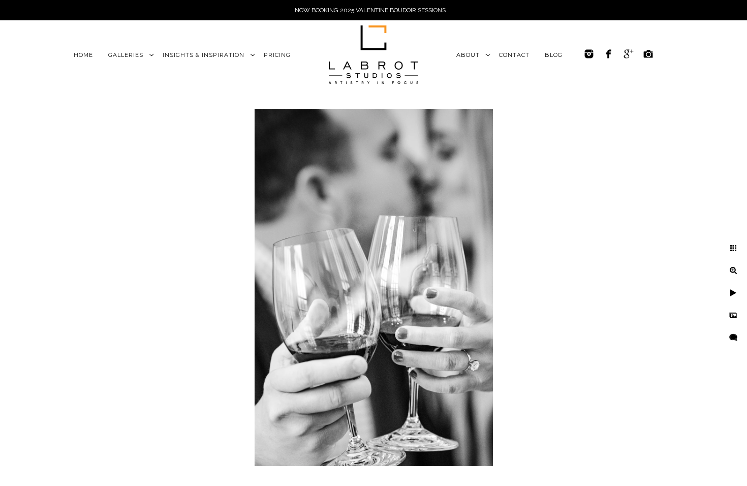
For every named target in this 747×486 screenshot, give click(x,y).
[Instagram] (589, 54)
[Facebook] (608, 54)
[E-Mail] (648, 54)
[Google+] (628, 54)
